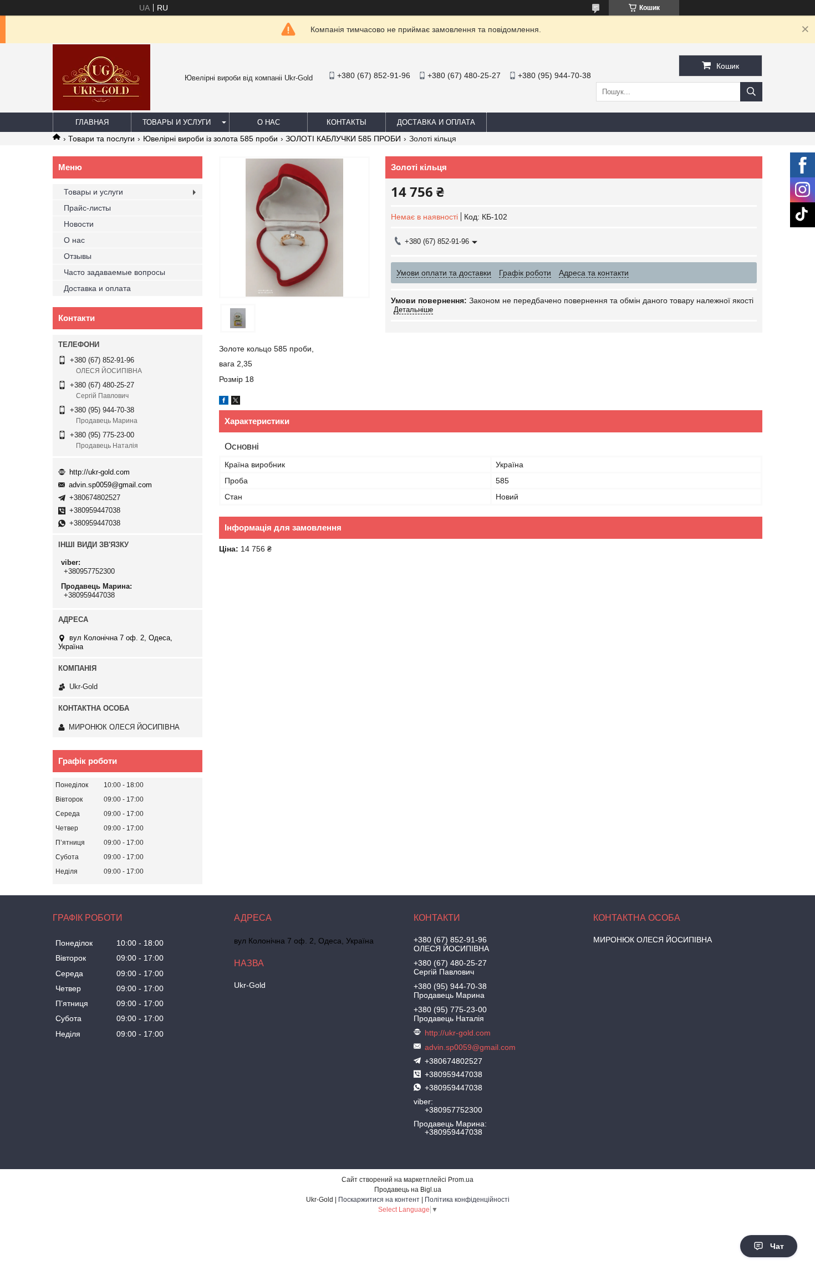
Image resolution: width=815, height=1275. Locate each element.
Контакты (346, 122)
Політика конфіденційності (467, 1199)
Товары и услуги (176, 122)
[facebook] (223, 401)
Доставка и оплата (436, 122)
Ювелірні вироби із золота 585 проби (210, 138)
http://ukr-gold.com (99, 472)
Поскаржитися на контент (379, 1199)
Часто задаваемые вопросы (114, 272)
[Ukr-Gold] (101, 107)
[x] (235, 401)
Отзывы (77, 256)
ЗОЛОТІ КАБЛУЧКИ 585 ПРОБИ (343, 138)
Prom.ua (460, 1180)
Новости (79, 224)
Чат (777, 1246)
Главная (92, 122)
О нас (268, 122)
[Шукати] (751, 91)
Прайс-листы (87, 207)
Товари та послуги (101, 138)
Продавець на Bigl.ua (407, 1190)
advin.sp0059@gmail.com (110, 485)
